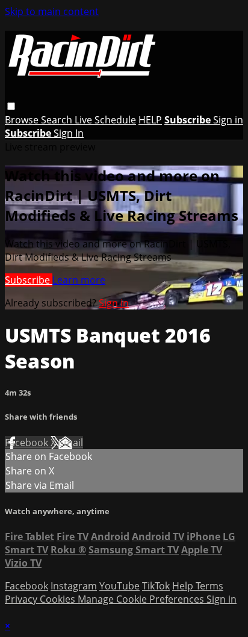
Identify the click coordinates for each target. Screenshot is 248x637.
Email (70, 442)
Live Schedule (105, 119)
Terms (209, 585)
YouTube (119, 585)
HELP (150, 119)
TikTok (156, 585)
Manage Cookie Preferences (142, 599)
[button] (11, 106)
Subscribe (28, 280)
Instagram (74, 585)
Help (184, 585)
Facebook (28, 442)
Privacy (22, 599)
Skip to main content (52, 11)
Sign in (228, 119)
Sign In (69, 133)
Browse (23, 119)
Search (58, 119)
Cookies (59, 599)
